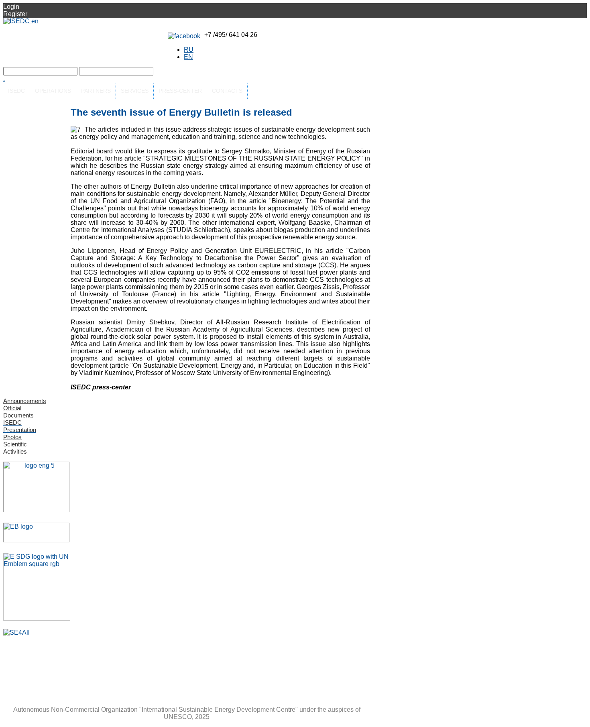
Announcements (24, 400)
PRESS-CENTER (180, 91)
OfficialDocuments (18, 412)
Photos (12, 437)
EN (188, 56)
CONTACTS (227, 91)
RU (188, 49)
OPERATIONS (53, 91)
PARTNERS (96, 91)
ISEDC (16, 91)
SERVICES (135, 91)
